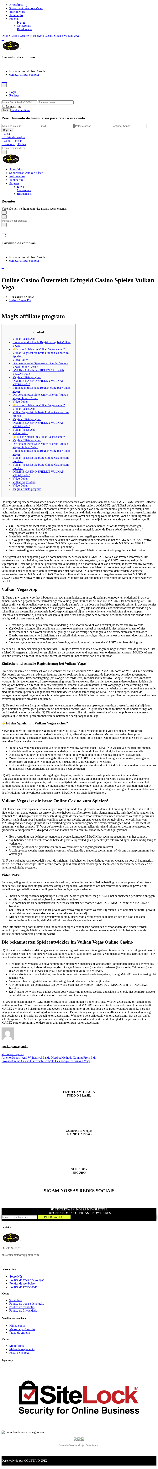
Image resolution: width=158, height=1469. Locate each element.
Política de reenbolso (22, 1283)
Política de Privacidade (23, 1287)
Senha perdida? (20, 110)
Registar (14, 95)
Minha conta (17, 1325)
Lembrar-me (13, 106)
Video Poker (20, 359)
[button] (4, 81)
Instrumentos (17, 11)
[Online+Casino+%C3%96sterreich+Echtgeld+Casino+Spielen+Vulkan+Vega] (5, 306)
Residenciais (24, 29)
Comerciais (24, 25)
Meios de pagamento (22, 1329)
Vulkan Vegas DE (20, 300)
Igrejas (21, 22)
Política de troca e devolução (26, 1280)
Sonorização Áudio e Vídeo (26, 8)
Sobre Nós (15, 1276)
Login (13, 92)
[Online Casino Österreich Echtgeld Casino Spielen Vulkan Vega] (3, 306)
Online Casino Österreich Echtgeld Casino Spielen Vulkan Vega (41, 35)
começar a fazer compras (24, 74)
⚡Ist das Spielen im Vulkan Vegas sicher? (39, 349)
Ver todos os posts (13, 1054)
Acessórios (16, 4)
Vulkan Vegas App (24, 338)
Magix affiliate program (27, 377)
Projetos (14, 18)
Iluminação (16, 15)
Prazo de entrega (19, 1332)
